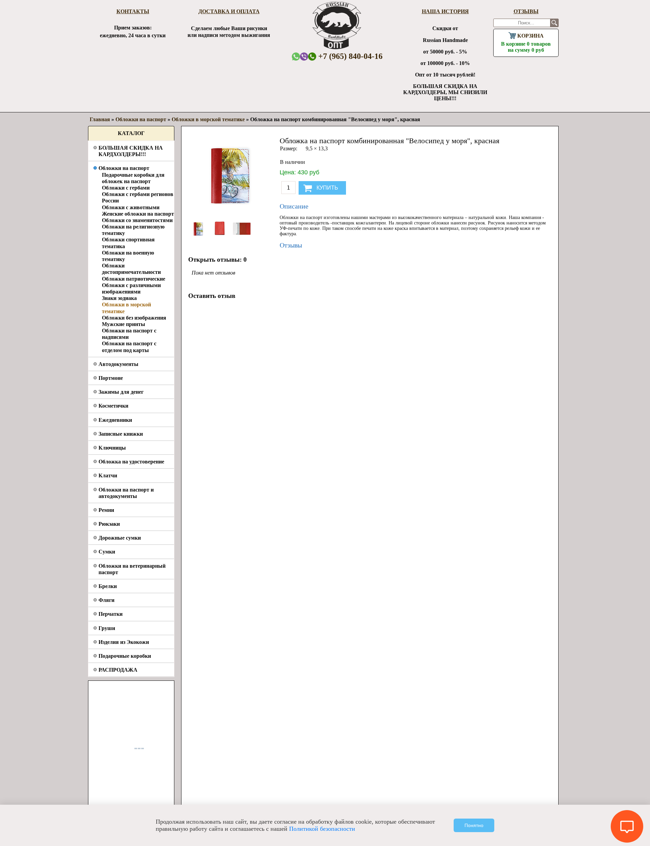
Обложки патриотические (133, 279)
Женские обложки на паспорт (138, 214)
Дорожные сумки (120, 538)
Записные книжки (121, 434)
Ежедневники (115, 420)
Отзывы (526, 11)
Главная (100, 119)
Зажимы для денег (121, 392)
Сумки (107, 552)
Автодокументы (118, 364)
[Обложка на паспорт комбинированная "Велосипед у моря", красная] (199, 237)
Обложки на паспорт (124, 168)
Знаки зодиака (119, 298)
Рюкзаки (109, 524)
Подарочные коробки (125, 656)
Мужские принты (123, 324)
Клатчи (108, 475)
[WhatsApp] (296, 56)
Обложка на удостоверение (131, 461)
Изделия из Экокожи (124, 642)
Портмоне (111, 378)
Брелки (108, 586)
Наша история (445, 11)
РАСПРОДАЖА (118, 670)
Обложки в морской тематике (208, 119)
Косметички (113, 406)
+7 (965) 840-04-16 (349, 56)
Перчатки (111, 614)
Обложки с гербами (126, 188)
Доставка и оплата (229, 11)
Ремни (106, 510)
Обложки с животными (130, 207)
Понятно (473, 825)
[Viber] (304, 56)
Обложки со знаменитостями (137, 220)
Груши (107, 628)
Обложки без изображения (134, 318)
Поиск (554, 23)
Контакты (132, 11)
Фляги (106, 600)
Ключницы (112, 448)
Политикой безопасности (322, 828)
